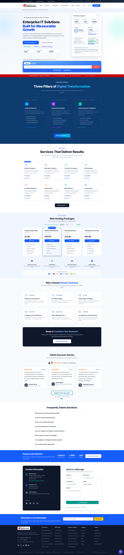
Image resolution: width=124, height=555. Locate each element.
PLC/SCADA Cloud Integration (59, 120)
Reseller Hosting (58, 535)
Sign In (89, 5)
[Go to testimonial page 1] (61, 398)
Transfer (33, 63)
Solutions (55, 5)
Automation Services (46, 535)
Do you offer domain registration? (45, 444)
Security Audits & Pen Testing (86, 122)
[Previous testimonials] (22, 378)
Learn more (27, 178)
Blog (72, 5)
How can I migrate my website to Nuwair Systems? (50, 431)
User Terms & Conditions (39, 552)
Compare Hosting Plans (47, 42)
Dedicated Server (58, 538)
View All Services (61, 205)
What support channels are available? (46, 435)
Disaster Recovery (72, 546)
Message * (68, 488)
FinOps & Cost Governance (32, 122)
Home (41, 5)
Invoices (96, 541)
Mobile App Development (47, 533)
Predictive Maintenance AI (59, 122)
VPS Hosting (57, 533)
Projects (83, 535)
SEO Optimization (45, 541)
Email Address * (86, 475)
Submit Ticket (97, 535)
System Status (97, 533)
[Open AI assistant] (120, 551)
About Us (83, 530)
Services (47, 5)
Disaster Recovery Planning (86, 124)
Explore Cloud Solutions (30, 127)
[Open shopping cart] (84, 5)
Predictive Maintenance (73, 544)
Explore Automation (56, 127)
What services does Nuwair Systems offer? (47, 413)
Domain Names (58, 541)
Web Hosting (64, 5)
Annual (72, 224)
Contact (78, 5)
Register (27, 63)
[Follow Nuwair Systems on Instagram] (37, 503)
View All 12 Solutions (61, 135)
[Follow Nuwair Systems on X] (30, 503)
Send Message (83, 502)
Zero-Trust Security (84, 120)
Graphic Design (45, 546)
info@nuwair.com (40, 1)
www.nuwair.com (51, 1)
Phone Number (69, 481)
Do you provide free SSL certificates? (45, 426)
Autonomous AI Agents (58, 124)
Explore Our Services (62, 393)
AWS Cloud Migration (31, 116)
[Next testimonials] (102, 378)
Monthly (62, 224)
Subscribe (98, 519)
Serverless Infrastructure (32, 120)
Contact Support (98, 544)
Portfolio (83, 533)
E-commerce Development (47, 544)
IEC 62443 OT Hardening (85, 118)
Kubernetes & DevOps (31, 118)
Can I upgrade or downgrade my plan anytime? (48, 440)
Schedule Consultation (62, 341)
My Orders (96, 538)
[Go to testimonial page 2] (63, 398)
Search (96, 67)
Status (82, 544)
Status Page (104, 552)
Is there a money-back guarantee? (45, 417)
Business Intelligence (59, 544)
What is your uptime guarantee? (44, 422)
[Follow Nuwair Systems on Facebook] (26, 503)
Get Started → (32, 240)
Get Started (96, 5)
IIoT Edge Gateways (57, 118)
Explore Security (82, 127)
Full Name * (68, 475)
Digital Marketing (45, 538)
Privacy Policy (48, 552)
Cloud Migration (71, 530)
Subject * (85, 481)
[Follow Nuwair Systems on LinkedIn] (34, 503)
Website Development (46, 530)
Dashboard (96, 530)
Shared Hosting (58, 530)
